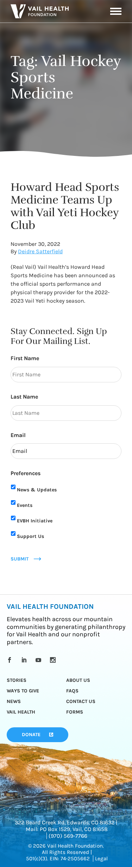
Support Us (30, 536)
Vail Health (21, 712)
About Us (78, 680)
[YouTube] (39, 660)
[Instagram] (54, 660)
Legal (101, 858)
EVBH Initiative (34, 521)
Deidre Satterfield (40, 251)
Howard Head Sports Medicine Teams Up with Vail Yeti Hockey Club (65, 206)
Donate (31, 735)
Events (24, 505)
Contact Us (80, 701)
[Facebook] (11, 660)
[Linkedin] (25, 660)
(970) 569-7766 (68, 835)
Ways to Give (23, 691)
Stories (16, 680)
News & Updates (37, 490)
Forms (74, 712)
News (14, 701)
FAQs (72, 691)
